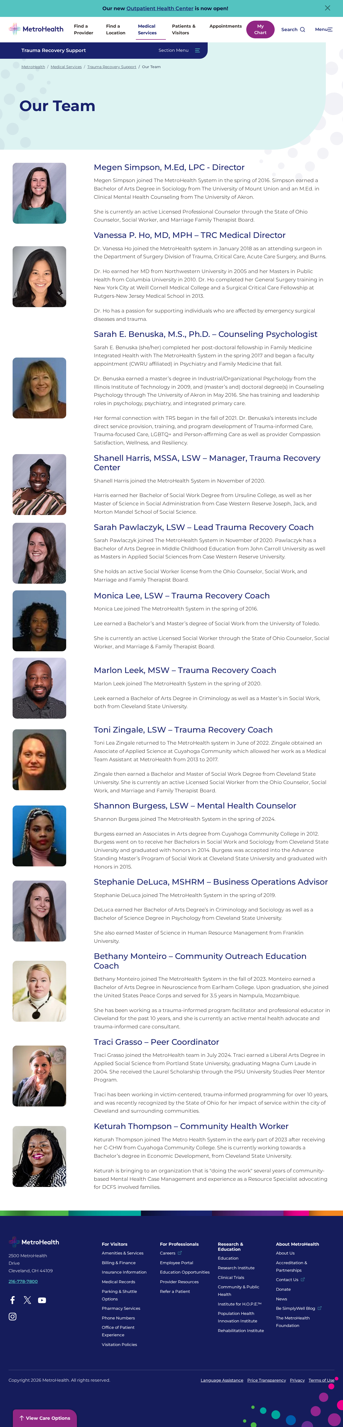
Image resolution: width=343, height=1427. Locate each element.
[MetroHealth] (36, 30)
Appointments (226, 26)
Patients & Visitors (184, 30)
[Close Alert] (327, 8)
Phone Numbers (118, 1318)
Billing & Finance (119, 1262)
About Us (285, 1253)
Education (228, 1258)
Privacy (297, 1380)
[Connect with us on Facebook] (13, 1300)
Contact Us (287, 1279)
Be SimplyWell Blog (295, 1308)
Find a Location (115, 30)
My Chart (260, 29)
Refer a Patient (175, 1291)
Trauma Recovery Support (111, 66)
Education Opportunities (185, 1272)
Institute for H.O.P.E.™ (240, 1304)
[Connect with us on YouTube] (42, 1300)
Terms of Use (321, 1380)
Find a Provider (83, 30)
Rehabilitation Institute (241, 1330)
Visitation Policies (119, 1344)
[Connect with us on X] (27, 1300)
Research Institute (236, 1267)
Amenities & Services (122, 1253)
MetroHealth (33, 66)
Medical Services (147, 30)
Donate (284, 1289)
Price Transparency (266, 1380)
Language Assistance (222, 1380)
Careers (167, 1253)
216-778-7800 (23, 1281)
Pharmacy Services (121, 1308)
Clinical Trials (231, 1277)
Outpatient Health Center (159, 8)
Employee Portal (176, 1262)
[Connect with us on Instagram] (13, 1316)
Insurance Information (124, 1272)
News (281, 1298)
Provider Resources (179, 1281)
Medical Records (118, 1281)
